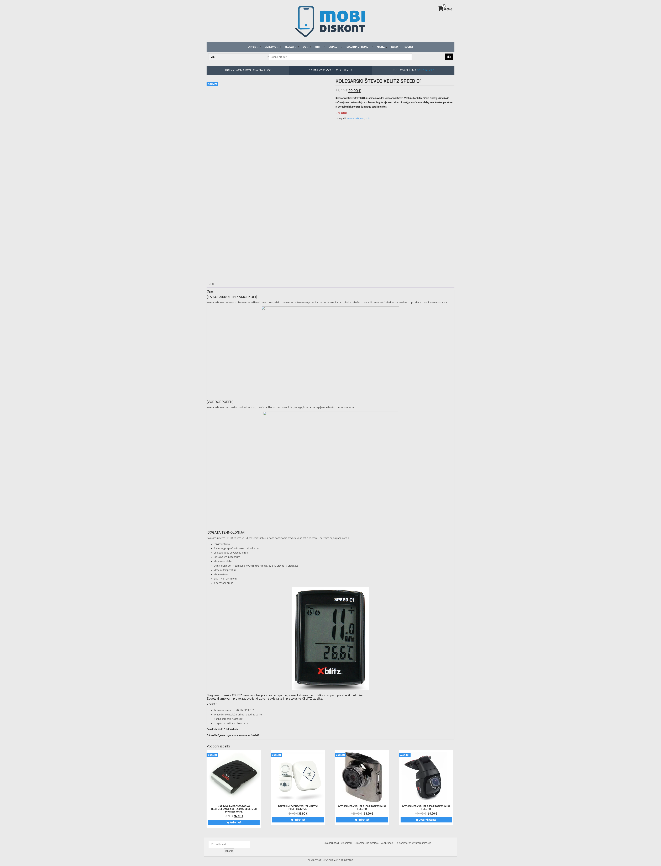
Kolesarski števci (355, 118)
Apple (252, 46)
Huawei (290, 46)
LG (305, 46)
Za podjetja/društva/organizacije (413, 843)
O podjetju (346, 843)
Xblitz (381, 46)
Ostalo (333, 46)
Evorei (409, 46)
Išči (449, 57)
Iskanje (229, 850)
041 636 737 (425, 70)
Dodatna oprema (357, 46)
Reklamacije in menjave (366, 843)
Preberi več (235, 822)
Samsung (271, 46)
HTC (317, 46)
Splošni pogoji (331, 843)
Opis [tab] (211, 284)
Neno (394, 46)
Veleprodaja (387, 843)
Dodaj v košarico (427, 819)
